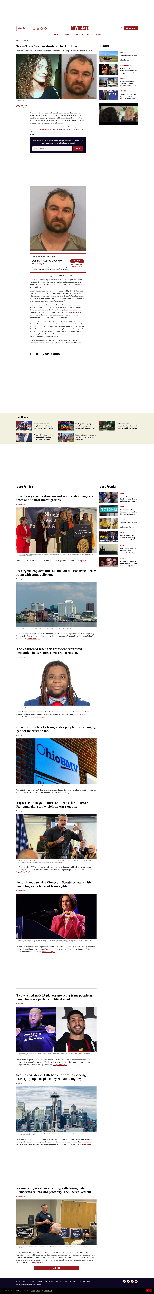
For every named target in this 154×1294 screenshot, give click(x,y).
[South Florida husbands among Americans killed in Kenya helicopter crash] (108, 56)
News (67, 34)
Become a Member (77, 261)
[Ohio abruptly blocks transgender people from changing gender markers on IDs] (56, 761)
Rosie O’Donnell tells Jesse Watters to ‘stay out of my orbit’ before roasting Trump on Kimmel (128, 539)
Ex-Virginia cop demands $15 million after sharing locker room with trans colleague (56, 573)
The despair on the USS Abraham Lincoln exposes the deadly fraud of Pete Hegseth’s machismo (128, 552)
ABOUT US (25, 1281)
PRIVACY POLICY (59, 1281)
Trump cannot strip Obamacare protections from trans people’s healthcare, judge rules (128, 513)
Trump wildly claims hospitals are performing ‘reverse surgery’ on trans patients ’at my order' (43, 427)
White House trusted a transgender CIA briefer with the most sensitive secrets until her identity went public (126, 427)
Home (18, 40)
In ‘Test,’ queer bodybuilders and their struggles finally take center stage (128, 71)
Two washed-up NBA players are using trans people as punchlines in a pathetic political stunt (54, 997)
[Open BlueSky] (38, 28)
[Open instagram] (45, 28)
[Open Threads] (41, 28)
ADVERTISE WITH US (48, 1281)
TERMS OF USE (81, 1281)
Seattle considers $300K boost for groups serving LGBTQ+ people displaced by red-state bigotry (51, 1077)
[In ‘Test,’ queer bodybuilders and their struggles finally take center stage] (108, 69)
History (89, 34)
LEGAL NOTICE (90, 1281)
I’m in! (78, 148)
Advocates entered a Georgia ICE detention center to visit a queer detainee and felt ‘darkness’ (128, 85)
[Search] (121, 28)
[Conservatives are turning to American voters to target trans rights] (66, 437)
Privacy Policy (35, 1291)
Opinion (98, 34)
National (122, 78)
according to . (44, 129)
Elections (123, 91)
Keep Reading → (85, 560)
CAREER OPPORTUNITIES (36, 1281)
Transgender (25, 40)
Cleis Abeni (24, 105)
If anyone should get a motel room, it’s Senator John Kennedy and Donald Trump (129, 564)
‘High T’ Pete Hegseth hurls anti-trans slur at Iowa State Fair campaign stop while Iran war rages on (55, 804)
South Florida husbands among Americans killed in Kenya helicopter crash (128, 59)
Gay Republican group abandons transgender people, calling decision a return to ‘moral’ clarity (84, 427)
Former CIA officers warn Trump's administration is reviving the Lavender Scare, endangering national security (44, 439)
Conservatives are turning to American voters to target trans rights (85, 437)
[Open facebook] (34, 28)
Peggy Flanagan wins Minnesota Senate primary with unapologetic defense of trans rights (53, 884)
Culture (122, 532)
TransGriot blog (53, 321)
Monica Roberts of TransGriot (69, 312)
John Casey (20, 1003)
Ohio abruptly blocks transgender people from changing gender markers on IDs (56, 729)
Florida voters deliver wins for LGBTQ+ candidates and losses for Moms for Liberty (128, 97)
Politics (55, 34)
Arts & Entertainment (126, 65)
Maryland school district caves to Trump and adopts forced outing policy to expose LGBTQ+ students (128, 501)
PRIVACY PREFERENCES (70, 1281)
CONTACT (18, 1281)
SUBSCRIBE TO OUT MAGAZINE (21, 28)
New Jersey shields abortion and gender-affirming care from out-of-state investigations (55, 498)
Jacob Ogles (20, 579)
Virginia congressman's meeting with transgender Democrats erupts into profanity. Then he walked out (53, 1190)
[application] (118, 114)
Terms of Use (48, 1291)
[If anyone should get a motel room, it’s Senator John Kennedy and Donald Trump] (108, 562)
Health (78, 34)
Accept (149, 1290)
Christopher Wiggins (22, 504)
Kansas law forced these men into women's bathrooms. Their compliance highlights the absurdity (129, 527)
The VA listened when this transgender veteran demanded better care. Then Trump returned (49, 651)
